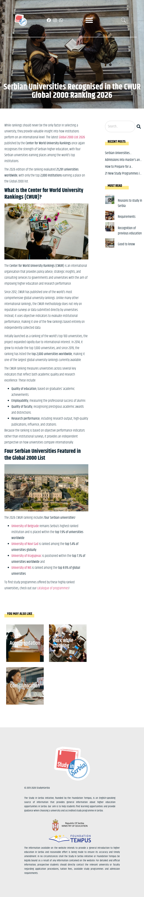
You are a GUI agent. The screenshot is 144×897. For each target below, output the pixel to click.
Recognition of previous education (130, 230)
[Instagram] (55, 20)
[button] (89, 20)
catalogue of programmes (53, 588)
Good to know (126, 244)
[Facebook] (49, 20)
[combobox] (120, 126)
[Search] (139, 126)
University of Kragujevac (26, 556)
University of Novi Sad (24, 544)
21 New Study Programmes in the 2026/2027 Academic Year (123, 176)
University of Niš (21, 568)
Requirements (126, 217)
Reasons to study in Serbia (130, 203)
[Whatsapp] (61, 20)
